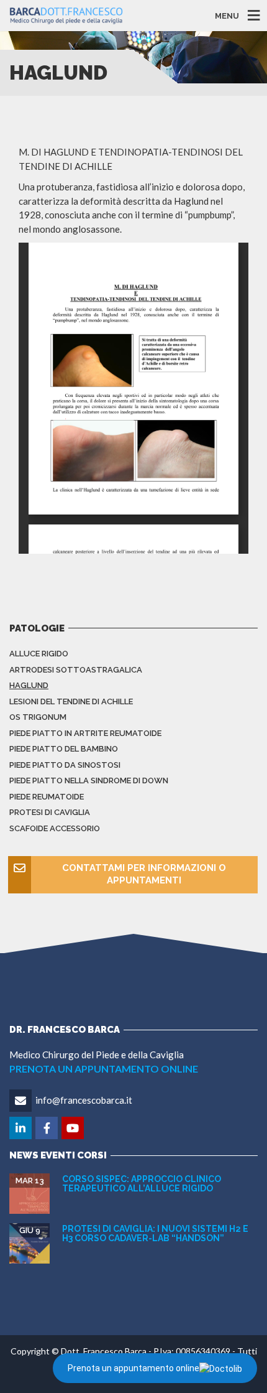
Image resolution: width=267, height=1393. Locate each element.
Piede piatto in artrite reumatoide (85, 733)
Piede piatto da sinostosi (64, 765)
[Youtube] (73, 1128)
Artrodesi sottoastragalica (75, 669)
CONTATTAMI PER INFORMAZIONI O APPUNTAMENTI (144, 874)
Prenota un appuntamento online (133, 1368)
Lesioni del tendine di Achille (71, 701)
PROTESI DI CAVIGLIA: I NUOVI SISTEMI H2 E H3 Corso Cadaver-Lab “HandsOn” (155, 1233)
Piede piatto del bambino (63, 748)
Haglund (28, 685)
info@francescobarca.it (83, 1100)
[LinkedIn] (21, 1128)
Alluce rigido (38, 653)
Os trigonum (37, 717)
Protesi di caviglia (49, 812)
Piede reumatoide (46, 796)
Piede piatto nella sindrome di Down (88, 780)
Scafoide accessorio (54, 828)
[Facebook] (47, 1128)
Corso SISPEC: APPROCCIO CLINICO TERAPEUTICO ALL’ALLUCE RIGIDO (141, 1183)
